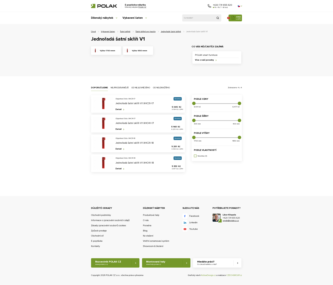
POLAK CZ (104, 6)
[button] (240, 6)
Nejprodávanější (120, 87)
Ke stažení (148, 235)
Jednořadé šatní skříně (171, 31)
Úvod (93, 31)
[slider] (194, 103)
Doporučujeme (99, 87)
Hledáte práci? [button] (207, 262)
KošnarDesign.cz (208, 275)
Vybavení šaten (133, 18)
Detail (118, 109)
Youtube (193, 229)
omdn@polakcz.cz (231, 220)
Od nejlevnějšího (140, 87)
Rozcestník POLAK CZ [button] (108, 262)
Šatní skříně (125, 31)
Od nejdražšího (161, 87)
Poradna (147, 225)
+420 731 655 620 (222, 5)
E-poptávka (96, 241)
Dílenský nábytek (102, 18)
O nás (146, 220)
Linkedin (193, 222)
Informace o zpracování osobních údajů (110, 220)
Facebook (194, 216)
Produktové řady (151, 215)
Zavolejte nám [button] (209, 5)
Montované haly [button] (155, 262)
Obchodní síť (97, 235)
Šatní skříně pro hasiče (146, 31)
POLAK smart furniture (206, 55)
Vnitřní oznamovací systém (156, 241)
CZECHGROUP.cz (234, 275)
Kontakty (95, 246)
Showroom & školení (153, 246)
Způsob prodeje (99, 230)
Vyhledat (217, 17)
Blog (145, 230)
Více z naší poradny (204, 60)
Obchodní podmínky (101, 215)
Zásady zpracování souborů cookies (108, 225)
